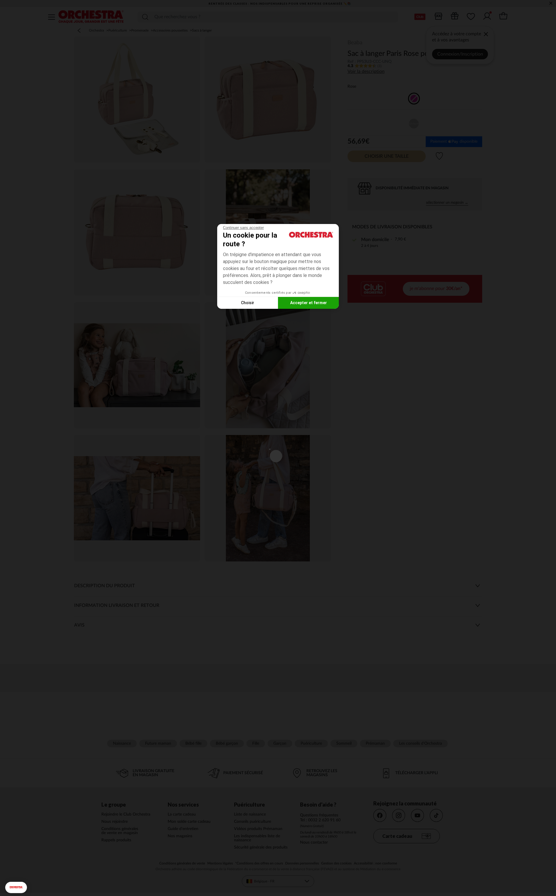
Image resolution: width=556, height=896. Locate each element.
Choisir (247, 302)
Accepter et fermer (308, 302)
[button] (16, 887)
